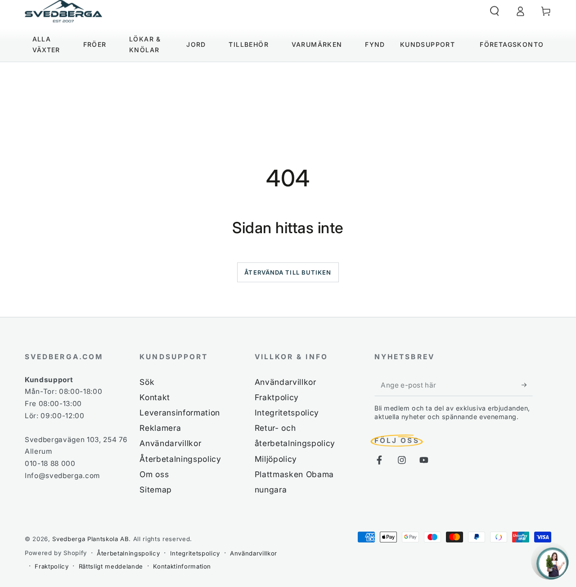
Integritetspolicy (287, 412)
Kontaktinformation (182, 566)
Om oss (154, 474)
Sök (147, 382)
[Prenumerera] (527, 385)
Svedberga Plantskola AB (90, 538)
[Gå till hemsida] (63, 11)
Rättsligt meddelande (111, 566)
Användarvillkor (170, 443)
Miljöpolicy (276, 459)
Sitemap (156, 489)
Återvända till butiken (287, 272)
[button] (494, 11)
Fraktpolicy (277, 397)
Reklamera (160, 428)
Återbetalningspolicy (180, 459)
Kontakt (155, 397)
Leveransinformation (180, 412)
